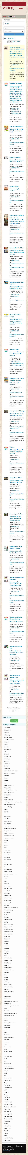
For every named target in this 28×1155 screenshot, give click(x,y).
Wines (20, 161)
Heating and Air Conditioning (11, 907)
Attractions (7, 763)
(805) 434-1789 (15, 591)
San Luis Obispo (15, 93)
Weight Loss (7, 1121)
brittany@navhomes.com (16, 392)
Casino (6, 809)
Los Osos (6, 946)
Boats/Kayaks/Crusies (9, 792)
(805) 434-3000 (15, 559)
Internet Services (8, 919)
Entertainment (7, 859)
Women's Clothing (8, 1138)
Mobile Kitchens (8, 960)
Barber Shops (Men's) (16, 51)
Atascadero (14, 53)
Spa (5, 1075)
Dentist (6, 840)
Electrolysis (7, 857)
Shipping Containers (9, 1068)
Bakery (6, 778)
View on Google (6, 1150)
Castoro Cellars (14, 186)
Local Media (7, 939)
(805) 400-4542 (15, 459)
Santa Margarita (8, 1056)
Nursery (6, 979)
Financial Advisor (8, 871)
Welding (6, 1123)
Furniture (6, 883)
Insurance (6, 917)
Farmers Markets (8, 864)
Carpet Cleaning (8, 807)
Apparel (6, 744)
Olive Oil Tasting (8, 984)
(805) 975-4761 (15, 110)
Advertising (14, 582)
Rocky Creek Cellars (16, 478)
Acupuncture (7, 730)
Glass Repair (7, 891)
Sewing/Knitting (8, 1066)
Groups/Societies (8, 898)
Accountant (7, 727)
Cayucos (16, 102)
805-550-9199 (14, 296)
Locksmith (6, 941)
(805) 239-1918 (15, 421)
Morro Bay (6, 965)
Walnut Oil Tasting (8, 1104)
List (10, 41)
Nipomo (6, 977)
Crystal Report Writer (9, 838)
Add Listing (14, 721)
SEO (5, 1061)
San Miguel (7, 1054)
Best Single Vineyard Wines (10, 790)
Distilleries (6, 845)
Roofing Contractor (8, 1037)
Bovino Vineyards (15, 157)
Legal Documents (8, 929)
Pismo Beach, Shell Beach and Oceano (13, 1006)
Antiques (6, 742)
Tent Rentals (7, 1085)
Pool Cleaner (7, 1018)
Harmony (6, 905)
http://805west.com (16, 113)
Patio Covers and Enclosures (11, 1001)
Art (5, 751)
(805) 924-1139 (15, 331)
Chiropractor (7, 816)
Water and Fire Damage (9, 1106)
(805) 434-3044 (15, 229)
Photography (7, 1003)
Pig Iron (12, 447)
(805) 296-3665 (15, 108)
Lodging (6, 943)
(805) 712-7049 (15, 389)
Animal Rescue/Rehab (9, 739)
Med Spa (6, 953)
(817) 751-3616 (15, 65)
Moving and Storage (9, 970)
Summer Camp (7, 1080)
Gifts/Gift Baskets (8, 888)
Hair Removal (7, 903)
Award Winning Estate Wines (11, 771)
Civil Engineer (7, 823)
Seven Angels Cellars (16, 514)
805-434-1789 (14, 689)
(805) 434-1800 (15, 139)
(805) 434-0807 (15, 628)
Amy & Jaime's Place (16, 126)
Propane (6, 1020)
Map (19, 41)
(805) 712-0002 (15, 260)
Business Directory (8, 799)
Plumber (6, 1011)
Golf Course (7, 893)
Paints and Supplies (8, 991)
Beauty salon (7, 787)
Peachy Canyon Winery (17, 411)
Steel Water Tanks (8, 1078)
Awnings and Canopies (9, 773)
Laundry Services (8, 927)
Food (19, 129)
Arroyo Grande (7, 749)
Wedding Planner (8, 1111)
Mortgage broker (8, 967)
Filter (5, 38)
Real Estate (14, 383)
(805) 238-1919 (15, 490)
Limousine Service (8, 931)
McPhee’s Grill (14, 349)
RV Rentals (6, 1039)
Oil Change (6, 982)
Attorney (6, 761)
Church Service (7, 821)
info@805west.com (16, 111)
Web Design (7, 1109)
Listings (7, 23)
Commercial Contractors (10, 828)
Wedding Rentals (8, 1114)
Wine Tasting (20, 160)
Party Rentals (7, 996)
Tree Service (7, 1097)
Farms (5, 867)
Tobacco (6, 1092)
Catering (19, 219)
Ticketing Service (8, 1087)
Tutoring (6, 1099)
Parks (5, 994)
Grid (14, 41)
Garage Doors (7, 886)
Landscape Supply (16, 86)
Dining (20, 221)
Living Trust (7, 936)
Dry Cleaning (7, 852)
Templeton (18, 55)
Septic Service (7, 1063)
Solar (5, 1073)
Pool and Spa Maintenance (10, 1013)
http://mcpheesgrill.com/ (17, 365)
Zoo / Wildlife (7, 1140)
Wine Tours (7, 1130)
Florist (5, 879)
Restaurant (17, 223)
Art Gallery (6, 754)
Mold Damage (7, 963)
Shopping (13, 319)
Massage (6, 951)
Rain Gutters (7, 1025)
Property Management (9, 1023)
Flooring (6, 876)
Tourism (19, 585)
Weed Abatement (8, 1119)
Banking (6, 780)
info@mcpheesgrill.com (17, 363)
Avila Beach (19, 91)
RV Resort (6, 1042)
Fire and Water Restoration (10, 874)
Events (20, 680)
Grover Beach (7, 900)
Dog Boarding (7, 850)
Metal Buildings (8, 958)
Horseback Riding (8, 910)
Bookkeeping (7, 795)
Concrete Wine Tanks (9, 835)
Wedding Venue (8, 1116)
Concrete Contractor (9, 833)
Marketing (6, 948)
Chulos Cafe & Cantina (17, 215)
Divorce (6, 847)
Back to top (20, 1146)
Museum (13, 621)
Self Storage (7, 1058)
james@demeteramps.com (16, 263)
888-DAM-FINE (15, 197)
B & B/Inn (6, 775)
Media (5, 955)
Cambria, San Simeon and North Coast (16, 321)
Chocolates (7, 819)
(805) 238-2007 (15, 168)
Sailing (5, 1044)
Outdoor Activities (8, 987)
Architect (6, 747)
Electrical (6, 855)
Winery (13, 160)
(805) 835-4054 (15, 526)
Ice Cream (6, 915)
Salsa (5, 1049)
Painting (6, 989)
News (18, 583)
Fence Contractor (8, 869)
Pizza (5, 1008)
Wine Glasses (7, 1126)
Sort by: (10, 38)
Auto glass (6, 766)
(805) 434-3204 (15, 361)
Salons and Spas (15, 551)
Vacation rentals (8, 1102)
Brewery (6, 797)
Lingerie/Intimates (8, 934)
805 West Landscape (16, 83)
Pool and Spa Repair (9, 1015)
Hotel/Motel (7, 912)
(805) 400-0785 (15, 294)
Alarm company (8, 737)
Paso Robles (20, 95)
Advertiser (17, 131)
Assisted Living (7, 756)
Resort (5, 1032)
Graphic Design (7, 895)
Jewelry (6, 922)
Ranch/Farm (7, 1027)
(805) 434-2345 (15, 660)
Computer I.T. (7, 831)
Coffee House (7, 826)
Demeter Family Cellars (17, 248)
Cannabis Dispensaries (9, 804)
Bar (5, 783)
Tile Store (6, 1090)
